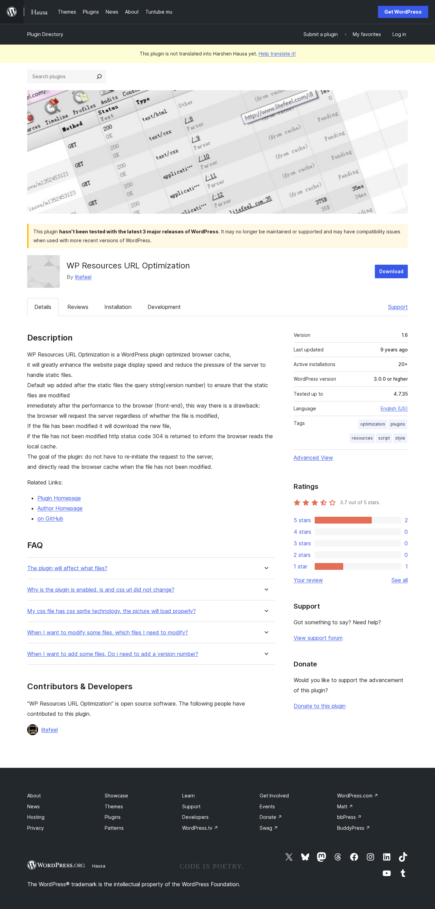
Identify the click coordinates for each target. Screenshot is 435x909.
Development (164, 306)
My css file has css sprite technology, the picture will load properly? (111, 611)
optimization (372, 424)
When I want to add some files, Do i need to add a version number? (112, 654)
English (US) (394, 408)
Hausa (98, 866)
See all (400, 580)
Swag (269, 828)
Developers (195, 817)
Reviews (77, 306)
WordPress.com (357, 795)
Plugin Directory (45, 34)
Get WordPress (403, 12)
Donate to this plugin (320, 706)
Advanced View (313, 457)
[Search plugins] (99, 76)
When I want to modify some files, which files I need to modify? (107, 632)
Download (391, 271)
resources (362, 438)
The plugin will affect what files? (67, 568)
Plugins (113, 817)
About (34, 795)
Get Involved (274, 795)
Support (398, 306)
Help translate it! (277, 53)
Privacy (35, 828)
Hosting (36, 817)
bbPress (349, 817)
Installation (118, 306)
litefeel (83, 277)
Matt (345, 806)
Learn (188, 795)
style (400, 438)
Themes (114, 806)
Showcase (116, 795)
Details (42, 306)
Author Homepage (60, 508)
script (384, 438)
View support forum (318, 637)
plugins (397, 424)
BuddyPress (353, 828)
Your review (308, 580)
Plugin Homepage (59, 498)
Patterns (114, 828)
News (33, 806)
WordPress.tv (200, 828)
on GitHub (50, 518)
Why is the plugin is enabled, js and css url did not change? (100, 589)
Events (267, 806)
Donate (271, 817)
